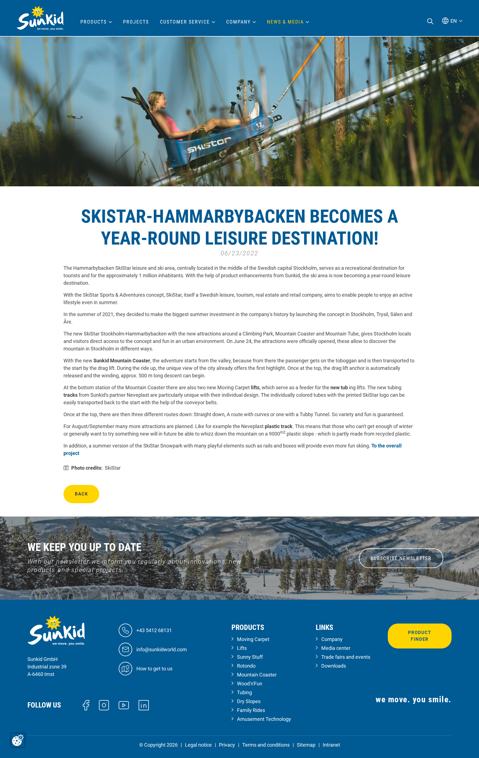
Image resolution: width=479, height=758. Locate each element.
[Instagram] (104, 705)
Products (93, 22)
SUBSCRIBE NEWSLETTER (401, 558)
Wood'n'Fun (249, 683)
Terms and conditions (266, 745)
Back (81, 494)
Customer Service (185, 22)
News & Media (285, 22)
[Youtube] (124, 705)
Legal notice (198, 745)
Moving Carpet (253, 639)
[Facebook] (86, 705)
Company (332, 639)
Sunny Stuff (250, 657)
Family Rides (251, 710)
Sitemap (306, 745)
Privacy (227, 745)
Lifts (242, 648)
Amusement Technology (264, 719)
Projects (136, 22)
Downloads (333, 666)
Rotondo (246, 666)
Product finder (419, 636)
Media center (335, 648)
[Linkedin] (144, 705)
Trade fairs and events (345, 657)
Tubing (244, 692)
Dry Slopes (249, 701)
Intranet (331, 745)
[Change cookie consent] (17, 740)
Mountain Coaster (257, 675)
